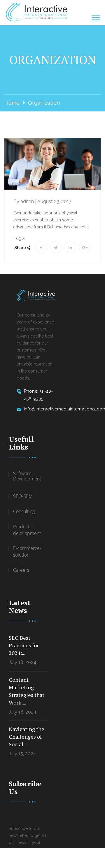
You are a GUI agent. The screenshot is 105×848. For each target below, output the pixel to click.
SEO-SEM (23, 496)
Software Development (27, 476)
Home (12, 103)
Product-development (27, 529)
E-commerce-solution (27, 551)
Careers (21, 570)
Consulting (24, 511)
